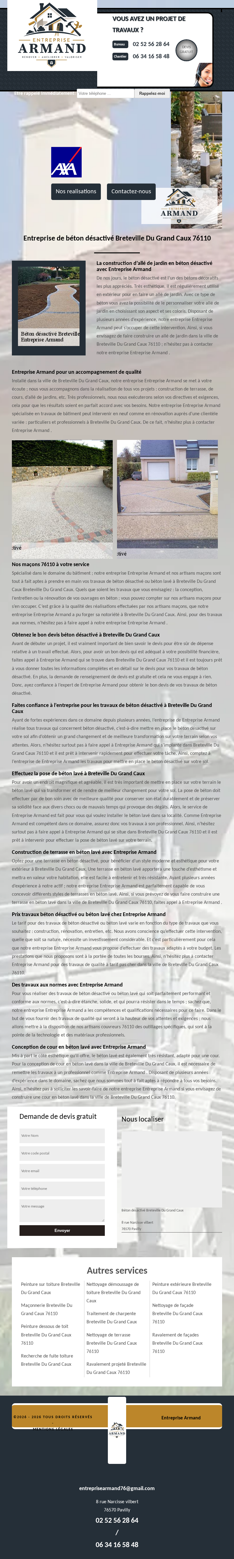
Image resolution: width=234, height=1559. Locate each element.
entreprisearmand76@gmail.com (117, 1489)
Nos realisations (76, 192)
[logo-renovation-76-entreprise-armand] (117, 1430)
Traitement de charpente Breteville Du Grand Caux (112, 1318)
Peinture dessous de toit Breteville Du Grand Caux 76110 (46, 1335)
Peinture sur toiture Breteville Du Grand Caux (50, 1288)
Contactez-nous (131, 192)
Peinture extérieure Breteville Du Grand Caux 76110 (181, 1288)
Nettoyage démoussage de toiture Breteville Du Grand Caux (113, 1293)
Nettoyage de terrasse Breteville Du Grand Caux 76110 (112, 1343)
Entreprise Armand (181, 1418)
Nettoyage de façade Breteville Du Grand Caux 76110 (177, 1314)
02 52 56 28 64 (151, 44)
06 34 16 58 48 (151, 57)
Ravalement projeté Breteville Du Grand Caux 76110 (116, 1368)
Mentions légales (53, 1429)
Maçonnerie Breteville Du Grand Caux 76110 (46, 1309)
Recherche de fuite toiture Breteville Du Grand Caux (47, 1360)
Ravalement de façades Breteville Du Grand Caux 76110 (177, 1343)
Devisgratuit (186, 49)
